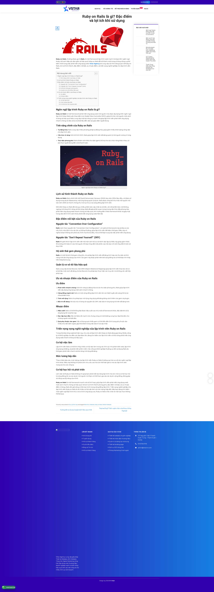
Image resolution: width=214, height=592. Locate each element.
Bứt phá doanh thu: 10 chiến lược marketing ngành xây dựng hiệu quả (150, 50)
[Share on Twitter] (91, 398)
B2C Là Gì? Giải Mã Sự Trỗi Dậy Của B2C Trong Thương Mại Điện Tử (151, 40)
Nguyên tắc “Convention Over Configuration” (74, 84)
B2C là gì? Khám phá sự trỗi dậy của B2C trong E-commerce (150, 32)
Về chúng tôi (108, 8)
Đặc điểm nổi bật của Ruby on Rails (69, 82)
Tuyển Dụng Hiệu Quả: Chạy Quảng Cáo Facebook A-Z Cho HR (150, 67)
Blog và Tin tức (88, 447)
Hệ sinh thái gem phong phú (69, 88)
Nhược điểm (64, 96)
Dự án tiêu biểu (88, 444)
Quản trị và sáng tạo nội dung (119, 441)
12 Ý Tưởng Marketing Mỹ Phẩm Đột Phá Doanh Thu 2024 (151, 59)
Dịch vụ (97, 8)
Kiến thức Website (89, 404)
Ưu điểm (63, 94)
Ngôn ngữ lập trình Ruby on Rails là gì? (70, 76)
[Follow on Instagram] (153, 2)
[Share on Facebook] (89, 398)
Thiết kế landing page (116, 444)
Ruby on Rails (98, 404)
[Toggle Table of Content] (95, 73)
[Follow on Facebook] (151, 2)
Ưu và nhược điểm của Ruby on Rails (69, 92)
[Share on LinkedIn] (98, 398)
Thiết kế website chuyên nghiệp (120, 435)
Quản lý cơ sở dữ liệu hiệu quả (69, 90)
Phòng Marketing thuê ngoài (118, 450)
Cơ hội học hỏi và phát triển (69, 104)
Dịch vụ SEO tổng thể (116, 447)
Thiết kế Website (106, 404)
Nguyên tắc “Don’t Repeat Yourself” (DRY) (73, 86)
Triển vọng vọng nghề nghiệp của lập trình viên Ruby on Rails (77, 98)
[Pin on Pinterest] (96, 398)
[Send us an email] (157, 2)
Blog (146, 8)
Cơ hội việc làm (65, 100)
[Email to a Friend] (94, 398)
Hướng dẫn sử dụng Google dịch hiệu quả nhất (76, 410)
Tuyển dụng (136, 8)
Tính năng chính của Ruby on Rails (70, 78)
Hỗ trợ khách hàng (122, 8)
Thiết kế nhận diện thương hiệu (119, 438)
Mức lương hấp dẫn (66, 102)
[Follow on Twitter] (155, 2)
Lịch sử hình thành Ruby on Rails (68, 80)
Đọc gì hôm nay (73, 404)
